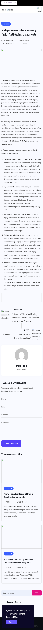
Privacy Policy (15, 613)
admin (8, 502)
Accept (11, 622)
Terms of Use (12, 617)
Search (37, 593)
